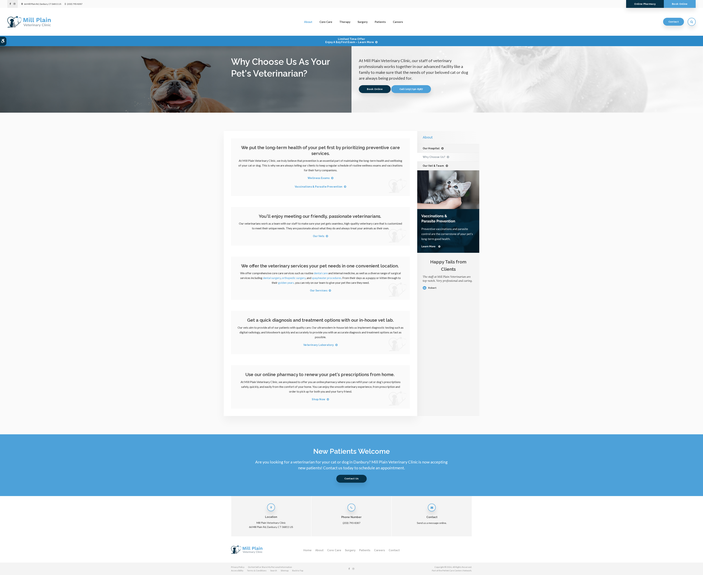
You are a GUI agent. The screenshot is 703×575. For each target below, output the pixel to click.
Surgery (363, 21)
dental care (321, 273)
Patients (380, 21)
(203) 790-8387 (74, 4)
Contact (673, 21)
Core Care (325, 21)
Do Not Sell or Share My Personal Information (270, 567)
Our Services (318, 290)
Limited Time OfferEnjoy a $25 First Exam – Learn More (349, 41)
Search (273, 570)
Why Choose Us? (434, 157)
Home (307, 550)
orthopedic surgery (294, 278)
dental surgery (272, 278)
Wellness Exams (319, 178)
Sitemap (285, 570)
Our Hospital (431, 148)
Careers (398, 21)
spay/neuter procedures (326, 278)
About (308, 21)
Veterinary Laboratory (318, 344)
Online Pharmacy (645, 4)
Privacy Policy (237, 567)
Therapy (344, 21)
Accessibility (237, 570)
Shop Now (318, 399)
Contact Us (351, 478)
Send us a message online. (432, 522)
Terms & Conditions (257, 570)
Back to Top (297, 570)
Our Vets (318, 236)
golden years (286, 282)
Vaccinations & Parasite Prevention (319, 186)
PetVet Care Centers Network (456, 570)
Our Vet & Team (433, 165)
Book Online (680, 4)
